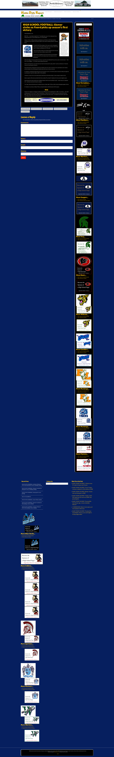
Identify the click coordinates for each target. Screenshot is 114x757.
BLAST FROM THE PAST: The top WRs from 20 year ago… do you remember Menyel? (81, 503)
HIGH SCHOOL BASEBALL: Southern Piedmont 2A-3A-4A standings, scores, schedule (31, 507)
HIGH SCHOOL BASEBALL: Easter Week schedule (32, 499)
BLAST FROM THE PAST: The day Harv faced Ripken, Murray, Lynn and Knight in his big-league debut (82, 512)
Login (58, 753)
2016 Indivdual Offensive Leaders (84, 200)
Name (23, 139)
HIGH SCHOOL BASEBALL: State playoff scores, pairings (31, 493)
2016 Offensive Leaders (82, 86)
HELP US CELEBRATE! (26, 496)
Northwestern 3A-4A (47, 108)
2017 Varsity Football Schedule (83, 84)
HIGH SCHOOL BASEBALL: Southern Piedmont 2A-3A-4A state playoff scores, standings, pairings (32, 485)
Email (23, 145)
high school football (36, 108)
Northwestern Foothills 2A (60, 108)
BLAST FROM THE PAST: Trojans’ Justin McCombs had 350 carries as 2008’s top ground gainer (82, 497)
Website (23, 151)
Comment (25, 123)
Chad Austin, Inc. (56, 751)
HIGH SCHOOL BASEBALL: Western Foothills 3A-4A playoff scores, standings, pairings (32, 489)
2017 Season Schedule (82, 199)
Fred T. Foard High (25, 108)
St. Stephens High (25, 111)
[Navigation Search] (80, 10)
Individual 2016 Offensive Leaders (84, 159)
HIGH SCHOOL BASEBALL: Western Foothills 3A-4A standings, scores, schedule (32, 503)
